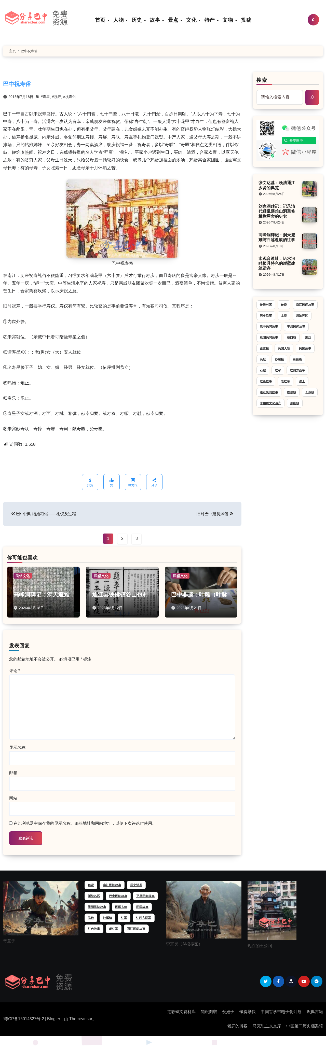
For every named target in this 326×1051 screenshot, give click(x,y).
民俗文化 (23, 576)
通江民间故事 (269, 392)
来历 (308, 337)
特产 (210, 19)
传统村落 (266, 304)
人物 (119, 19)
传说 (284, 304)
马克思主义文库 (267, 1026)
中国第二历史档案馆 (304, 1026)
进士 (302, 381)
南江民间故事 (305, 304)
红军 (278, 370)
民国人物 (284, 348)
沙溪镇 (279, 359)
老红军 (285, 381)
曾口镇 (291, 337)
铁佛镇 (291, 392)
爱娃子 (228, 1012)
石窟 (263, 370)
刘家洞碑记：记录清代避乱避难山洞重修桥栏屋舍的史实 (277, 211)
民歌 (263, 359)
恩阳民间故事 (269, 337)
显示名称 (17, 747)
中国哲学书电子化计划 (281, 1012)
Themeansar (80, 1019)
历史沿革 (266, 315)
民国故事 (305, 348)
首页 (101, 19)
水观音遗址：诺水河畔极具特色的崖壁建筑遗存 (277, 263)
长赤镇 (309, 392)
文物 (229, 19)
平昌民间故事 (296, 326)
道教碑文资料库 (181, 1012)
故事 (156, 19)
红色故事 (266, 381)
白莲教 (297, 359)
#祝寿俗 (69, 97)
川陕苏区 (302, 315)
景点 (174, 19)
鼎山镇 (294, 403)
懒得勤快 (247, 1012)
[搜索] (312, 97)
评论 (14, 670)
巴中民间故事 (269, 326)
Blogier (53, 1019)
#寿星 (45, 97)
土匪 (284, 315)
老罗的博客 (237, 1026)
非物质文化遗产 (270, 403)
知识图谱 (209, 1012)
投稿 (246, 19)
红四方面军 (297, 370)
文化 (192, 19)
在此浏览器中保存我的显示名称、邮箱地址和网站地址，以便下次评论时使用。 (84, 823)
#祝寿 (56, 97)
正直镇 (264, 348)
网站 (13, 798)
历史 (138, 19)
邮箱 (13, 772)
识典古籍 (315, 1012)
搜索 (261, 80)
